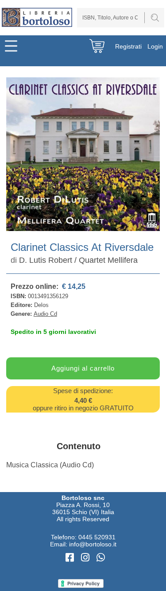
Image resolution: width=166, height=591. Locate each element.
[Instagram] (86, 557)
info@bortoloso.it (92, 544)
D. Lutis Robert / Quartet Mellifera (78, 260)
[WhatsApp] (101, 557)
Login (155, 46)
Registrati (128, 46)
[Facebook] (71, 557)
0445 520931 (97, 537)
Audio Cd (45, 314)
